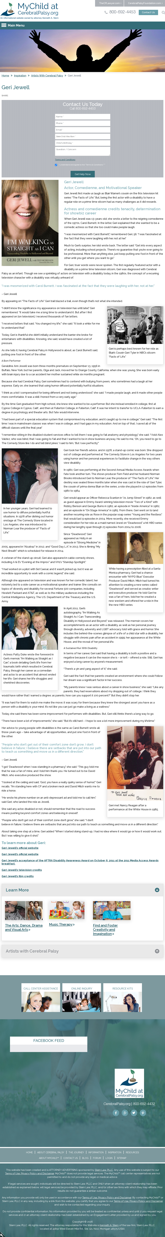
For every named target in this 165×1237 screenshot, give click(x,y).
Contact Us (148, 12)
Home (5, 75)
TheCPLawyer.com (109, 3)
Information (96, 1152)
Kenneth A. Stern (109, 1225)
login (2, 1234)
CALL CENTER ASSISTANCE (41, 988)
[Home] (29, 11)
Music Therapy (60, 924)
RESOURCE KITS (122, 988)
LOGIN (109, 1158)
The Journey (76, 1152)
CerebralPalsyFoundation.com (144, 3)
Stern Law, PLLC (104, 1170)
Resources (132, 1152)
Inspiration (20, 75)
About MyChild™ (49, 1158)
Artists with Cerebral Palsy (47, 75)
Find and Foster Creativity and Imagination (105, 929)
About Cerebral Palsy (50, 1152)
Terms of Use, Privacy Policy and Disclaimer (29, 1173)
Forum (97, 1158)
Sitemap (121, 1158)
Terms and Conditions (65, 160)
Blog (85, 1158)
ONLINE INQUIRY (81, 988)
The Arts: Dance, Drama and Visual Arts (24, 927)
